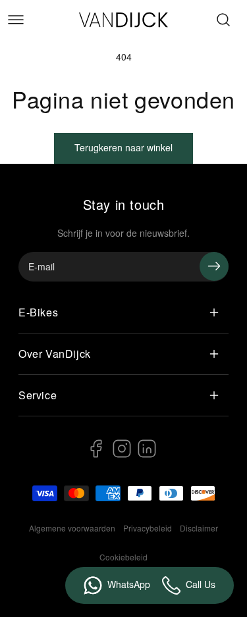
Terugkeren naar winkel (123, 147)
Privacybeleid (147, 527)
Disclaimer (199, 527)
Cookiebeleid (123, 556)
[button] (16, 20)
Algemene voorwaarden (72, 527)
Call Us (200, 584)
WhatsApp (128, 584)
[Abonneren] (214, 266)
